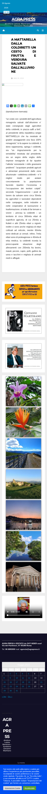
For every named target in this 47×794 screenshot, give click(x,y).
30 (11, 691)
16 (11, 682)
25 (23, 686)
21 (41, 682)
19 (29, 682)
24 (17, 686)
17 (17, 682)
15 (5, 682)
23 (11, 686)
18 (23, 682)
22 (5, 686)
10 (17, 678)
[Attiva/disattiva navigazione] (42, 30)
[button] (38, 30)
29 (5, 691)
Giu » (10, 697)
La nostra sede (21, 764)
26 (29, 686)
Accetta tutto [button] (29, 788)
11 (23, 678)
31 (17, 691)
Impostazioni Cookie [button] (12, 788)
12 (29, 678)
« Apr (4, 697)
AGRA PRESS (23, 19)
